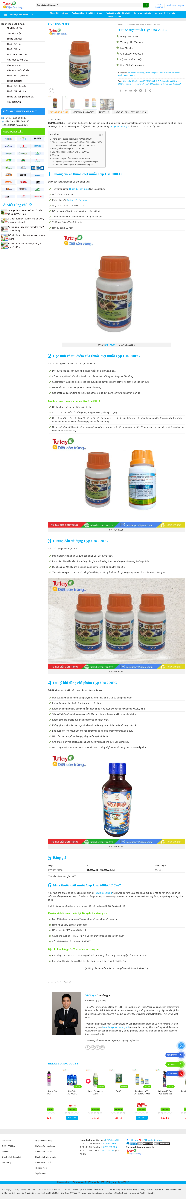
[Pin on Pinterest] (135, 91)
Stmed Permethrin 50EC (124, 1092)
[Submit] (145, 5)
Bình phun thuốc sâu (142, 13)
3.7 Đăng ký (147, 1140)
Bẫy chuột (126, 13)
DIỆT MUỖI (110, 345)
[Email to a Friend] (130, 91)
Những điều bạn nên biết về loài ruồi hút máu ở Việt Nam (24, 212)
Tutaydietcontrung (103, 893)
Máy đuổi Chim (114, 17)
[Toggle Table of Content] (100, 135)
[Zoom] (51, 90)
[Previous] (52, 60)
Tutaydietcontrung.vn (120, 126)
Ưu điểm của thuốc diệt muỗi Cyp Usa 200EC (75, 145)
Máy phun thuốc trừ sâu (165, 13)
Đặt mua (101, 1117)
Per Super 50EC (55, 1091)
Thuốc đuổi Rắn (78, 13)
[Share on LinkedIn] (140, 91)
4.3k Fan (133, 1140)
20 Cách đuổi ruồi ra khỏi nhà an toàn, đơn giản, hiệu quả (25, 220)
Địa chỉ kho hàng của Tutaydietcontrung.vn (74, 165)
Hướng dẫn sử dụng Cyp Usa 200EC (68, 148)
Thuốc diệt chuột (113, 13)
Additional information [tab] (83, 112)
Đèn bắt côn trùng (94, 13)
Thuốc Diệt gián (151, 73)
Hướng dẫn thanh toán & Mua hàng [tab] (130, 112)
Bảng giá (55, 155)
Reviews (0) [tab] (104, 112)
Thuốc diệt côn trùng (59, 13)
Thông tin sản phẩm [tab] (59, 112)
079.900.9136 (110, 1143)
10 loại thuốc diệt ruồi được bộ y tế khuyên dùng (24, 245)
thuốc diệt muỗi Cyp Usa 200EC (169, 84)
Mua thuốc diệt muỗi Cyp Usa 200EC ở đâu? (72, 158)
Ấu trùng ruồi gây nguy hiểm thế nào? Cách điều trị (26, 229)
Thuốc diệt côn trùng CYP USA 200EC (140, 84)
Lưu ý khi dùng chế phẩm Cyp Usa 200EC (70, 152)
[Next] (109, 60)
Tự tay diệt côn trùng (77, 200)
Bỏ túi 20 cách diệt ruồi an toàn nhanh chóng (26, 237)
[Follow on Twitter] (97, 1047)
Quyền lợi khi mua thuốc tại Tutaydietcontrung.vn (77, 162)
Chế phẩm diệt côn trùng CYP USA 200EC (140, 81)
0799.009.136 (110, 1147)
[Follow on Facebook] (87, 1047)
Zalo (159, 1140)
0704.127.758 (112, 1140)
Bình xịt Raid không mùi (78, 1092)
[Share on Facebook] (121, 91)
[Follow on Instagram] (92, 1047)
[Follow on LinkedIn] (102, 1047)
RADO (148, 1091)
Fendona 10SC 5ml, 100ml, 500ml (171, 1092)
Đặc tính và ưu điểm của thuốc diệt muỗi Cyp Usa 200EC (77, 142)
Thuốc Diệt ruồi (153, 25)
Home (121, 25)
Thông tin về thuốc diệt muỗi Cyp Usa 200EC (72, 139)
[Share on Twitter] (126, 91)
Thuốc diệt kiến (165, 73)
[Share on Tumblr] (145, 91)
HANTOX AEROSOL (101, 1092)
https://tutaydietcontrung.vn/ (115, 1027)
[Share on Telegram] (150, 91)
